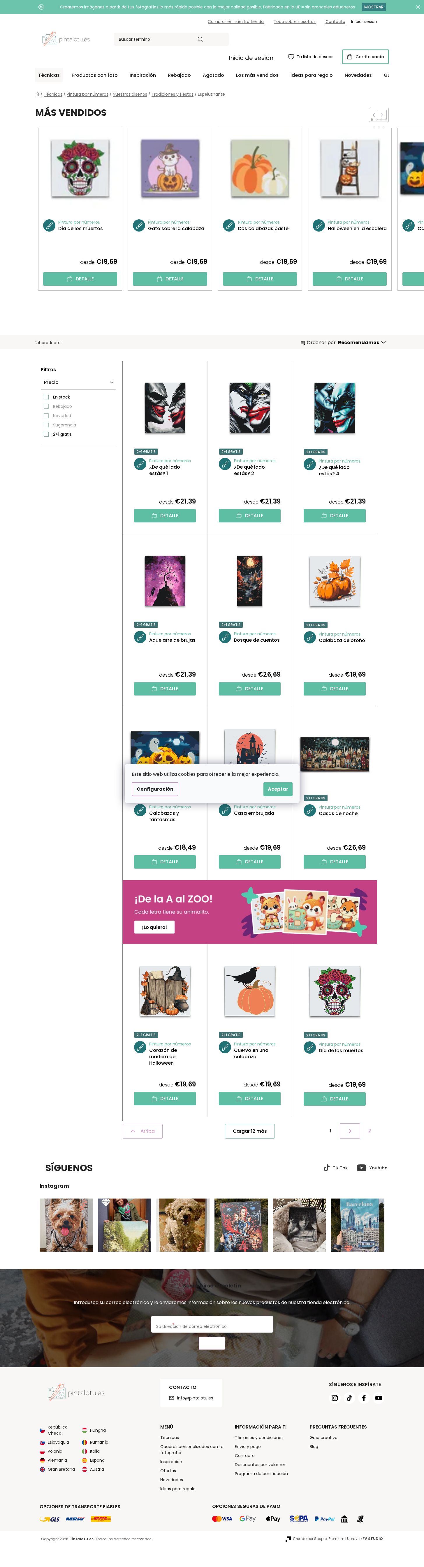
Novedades (171, 1480)
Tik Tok (340, 1168)
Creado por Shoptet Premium (318, 1538)
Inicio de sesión (251, 58)
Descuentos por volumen (260, 1465)
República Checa (58, 1430)
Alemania (57, 1460)
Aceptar (278, 789)
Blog (314, 1446)
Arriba (147, 1131)
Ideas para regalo (178, 1489)
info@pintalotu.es (195, 1398)
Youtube (378, 1168)
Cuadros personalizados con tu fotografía (192, 1450)
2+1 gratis (62, 434)
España (97, 1460)
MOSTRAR (373, 7)
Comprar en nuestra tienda (236, 21)
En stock (61, 397)
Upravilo (365, 1538)
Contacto (335, 21)
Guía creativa (323, 1437)
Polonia (55, 1451)
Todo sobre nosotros (295, 21)
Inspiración (171, 1462)
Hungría (98, 1430)
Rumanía (99, 1442)
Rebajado (62, 406)
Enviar (212, 1343)
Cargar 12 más (250, 1131)
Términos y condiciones (259, 1437)
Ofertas (168, 1471)
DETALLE (85, 278)
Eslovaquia (58, 1442)
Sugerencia (64, 425)
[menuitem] (49, 75)
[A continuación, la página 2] (350, 1131)
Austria (97, 1469)
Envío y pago (248, 1446)
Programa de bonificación (261, 1474)
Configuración (155, 789)
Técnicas (169, 1437)
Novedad (62, 415)
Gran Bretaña (61, 1469)
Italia (95, 1451)
